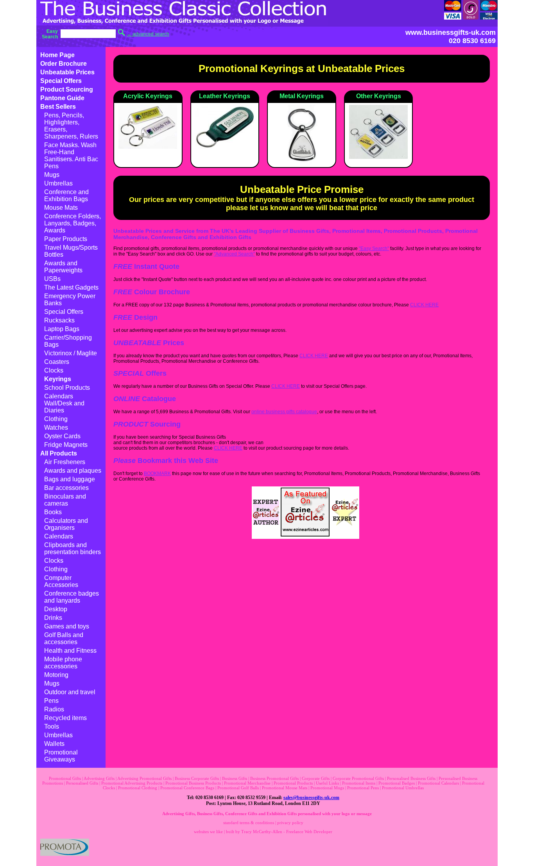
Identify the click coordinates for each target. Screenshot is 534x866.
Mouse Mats (61, 207)
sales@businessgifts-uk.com (311, 797)
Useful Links (327, 783)
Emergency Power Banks (69, 299)
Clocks (53, 370)
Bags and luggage (69, 479)
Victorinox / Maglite (70, 353)
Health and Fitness (70, 650)
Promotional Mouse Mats (284, 787)
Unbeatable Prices (67, 72)
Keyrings (57, 379)
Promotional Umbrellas (403, 787)
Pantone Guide (62, 98)
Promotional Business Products (193, 783)
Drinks (53, 617)
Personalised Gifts (82, 783)
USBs (52, 278)
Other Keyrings (378, 96)
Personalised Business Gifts (411, 778)
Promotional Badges (396, 783)
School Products (67, 387)
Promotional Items (358, 783)
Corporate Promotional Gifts (358, 778)
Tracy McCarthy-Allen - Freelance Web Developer (286, 831)
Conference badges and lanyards (71, 597)
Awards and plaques (72, 470)
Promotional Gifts (65, 778)
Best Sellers (58, 106)
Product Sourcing (66, 89)
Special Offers (61, 80)
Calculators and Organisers (66, 524)
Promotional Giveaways (61, 756)
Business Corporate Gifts (197, 778)
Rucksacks (59, 320)
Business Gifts (234, 778)
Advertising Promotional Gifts (144, 778)
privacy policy (290, 822)
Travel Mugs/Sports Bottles (71, 251)
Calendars (58, 536)
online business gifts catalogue (284, 411)
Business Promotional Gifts (274, 778)
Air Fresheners (64, 462)
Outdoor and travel (69, 692)
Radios (54, 709)
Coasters (56, 361)
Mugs (51, 174)
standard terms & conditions (248, 822)
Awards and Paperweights (63, 267)
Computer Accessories (61, 581)
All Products (58, 453)
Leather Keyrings (224, 96)
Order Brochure (63, 63)
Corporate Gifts (316, 778)
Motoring (56, 675)
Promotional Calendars (438, 783)
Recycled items (65, 718)
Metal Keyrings (302, 96)
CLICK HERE (424, 305)
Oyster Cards (62, 436)
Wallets (54, 743)
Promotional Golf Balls (238, 787)
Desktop (55, 609)
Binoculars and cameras (65, 500)
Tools (51, 726)
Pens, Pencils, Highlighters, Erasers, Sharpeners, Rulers (71, 126)
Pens (51, 700)
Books (53, 512)
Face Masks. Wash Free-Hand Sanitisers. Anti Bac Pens (71, 155)
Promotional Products (293, 783)
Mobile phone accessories (63, 663)
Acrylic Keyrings (147, 96)
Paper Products (65, 239)
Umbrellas (58, 183)
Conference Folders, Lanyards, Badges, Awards (72, 223)
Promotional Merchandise (247, 783)
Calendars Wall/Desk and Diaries (64, 403)
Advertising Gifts (99, 778)
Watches (56, 427)
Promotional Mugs (327, 787)
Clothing (56, 419)
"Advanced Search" (234, 254)
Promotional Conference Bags (187, 787)
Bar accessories (66, 487)
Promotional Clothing (137, 787)
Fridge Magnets (66, 444)
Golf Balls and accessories (63, 638)
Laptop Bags (61, 329)
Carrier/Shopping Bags (68, 341)
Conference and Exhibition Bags (66, 195)
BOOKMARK (157, 473)
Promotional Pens (363, 787)
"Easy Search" (374, 248)
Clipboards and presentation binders (72, 548)
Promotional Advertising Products (131, 783)
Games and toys (66, 626)
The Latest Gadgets (71, 287)
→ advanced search (148, 34)
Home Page (57, 55)
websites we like (208, 831)
